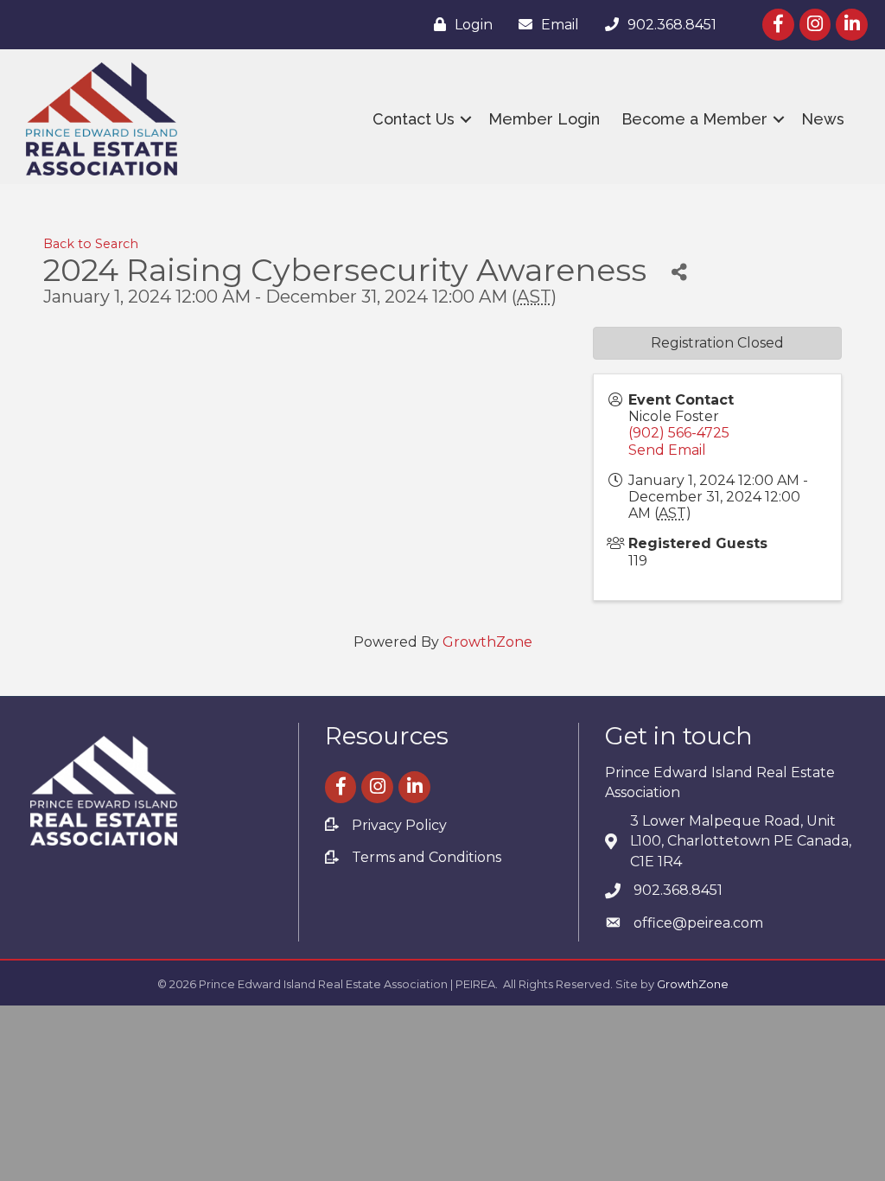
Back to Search (90, 244)
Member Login (544, 119)
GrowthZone (487, 642)
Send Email (667, 450)
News (822, 119)
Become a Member (694, 119)
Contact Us (413, 119)
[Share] (678, 272)
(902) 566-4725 (678, 433)
